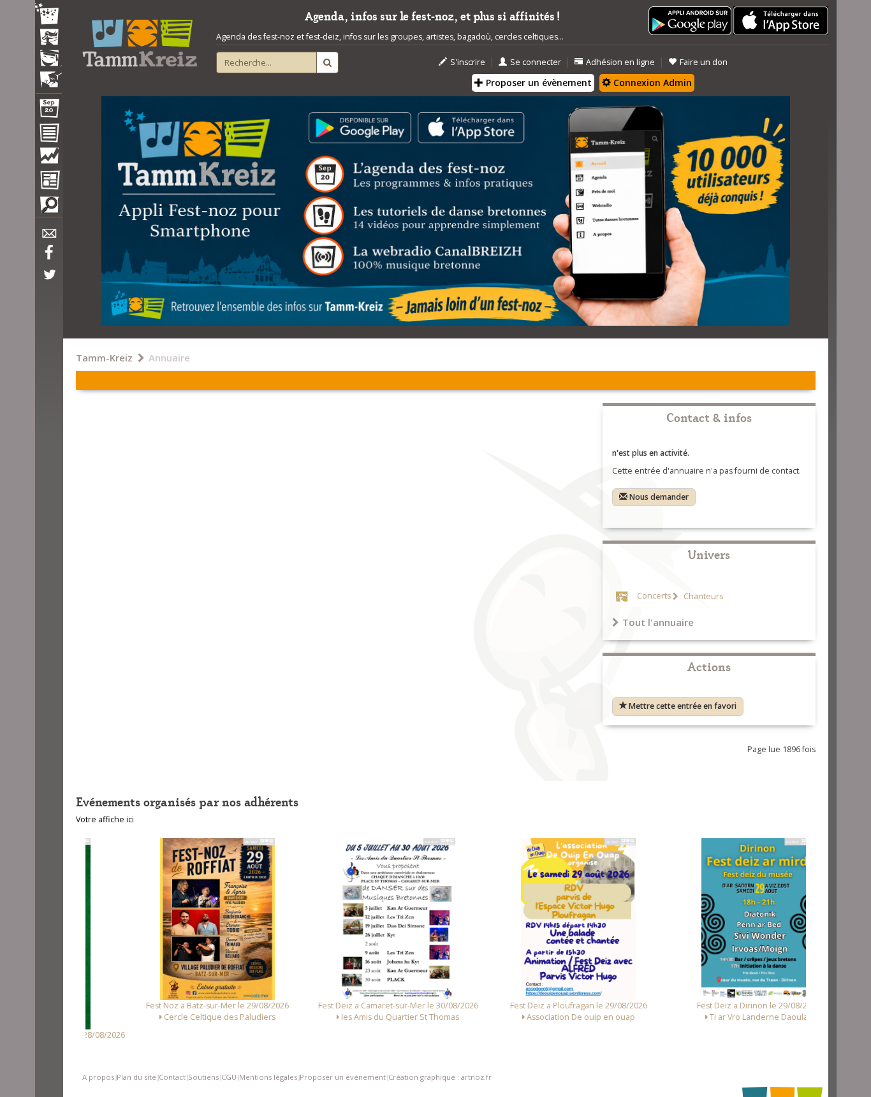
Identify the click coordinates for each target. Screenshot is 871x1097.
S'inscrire (467, 62)
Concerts (654, 596)
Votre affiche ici (105, 819)
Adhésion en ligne (620, 62)
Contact (172, 1077)
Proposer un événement (343, 1077)
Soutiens (203, 1077)
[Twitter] (48, 281)
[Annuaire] (48, 135)
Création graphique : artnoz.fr (440, 1077)
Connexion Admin (651, 82)
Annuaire (169, 357)
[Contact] (48, 237)
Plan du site (136, 1077)
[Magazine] (48, 181)
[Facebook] (48, 257)
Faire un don (704, 62)
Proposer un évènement (537, 82)
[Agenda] (48, 111)
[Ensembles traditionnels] (48, 74)
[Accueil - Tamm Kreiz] (139, 38)
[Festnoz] (48, 15)
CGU (229, 1077)
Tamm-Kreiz (104, 357)
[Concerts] (48, 38)
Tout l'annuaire (658, 622)
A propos (98, 1077)
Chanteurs (702, 596)
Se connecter (535, 62)
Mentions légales (268, 1077)
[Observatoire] (48, 158)
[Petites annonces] (48, 207)
